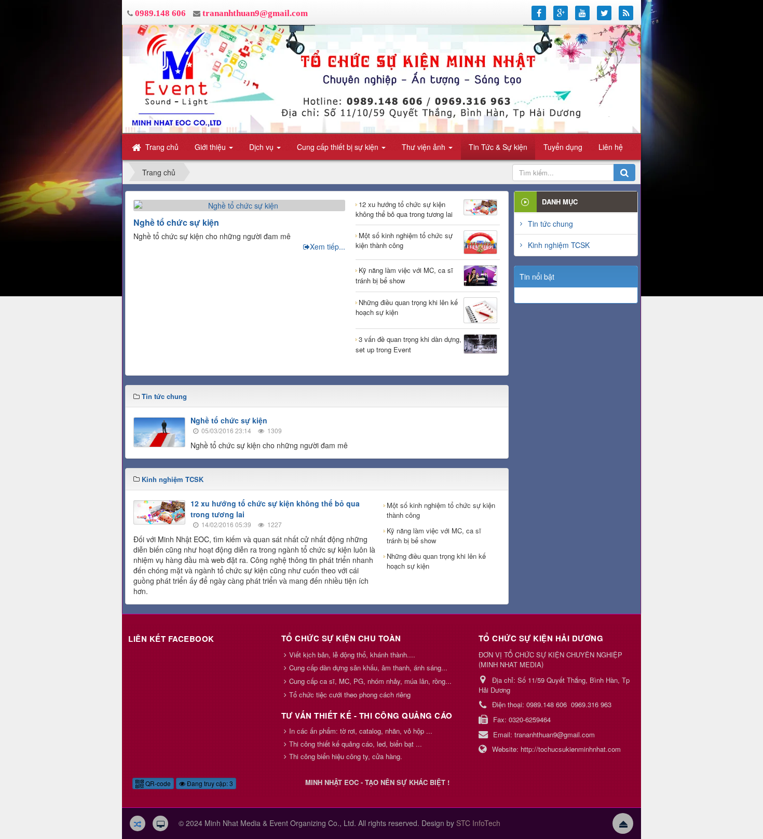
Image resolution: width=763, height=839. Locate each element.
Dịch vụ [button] (262, 147)
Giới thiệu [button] (211, 147)
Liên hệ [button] (610, 147)
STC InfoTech (478, 823)
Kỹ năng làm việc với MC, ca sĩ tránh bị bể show (404, 275)
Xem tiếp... (327, 246)
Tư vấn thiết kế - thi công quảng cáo (367, 715)
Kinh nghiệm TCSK (559, 245)
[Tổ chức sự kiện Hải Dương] (381, 78)
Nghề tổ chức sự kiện (176, 222)
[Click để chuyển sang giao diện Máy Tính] (160, 823)
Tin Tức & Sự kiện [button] (498, 147)
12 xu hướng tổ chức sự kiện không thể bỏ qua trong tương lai (404, 209)
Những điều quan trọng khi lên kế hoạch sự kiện (407, 307)
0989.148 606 (160, 13)
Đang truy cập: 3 (209, 783)
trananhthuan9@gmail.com (255, 13)
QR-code (157, 783)
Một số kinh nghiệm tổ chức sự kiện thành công (404, 240)
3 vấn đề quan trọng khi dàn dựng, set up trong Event (408, 344)
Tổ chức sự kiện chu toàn (341, 638)
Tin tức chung (550, 223)
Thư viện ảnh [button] (424, 147)
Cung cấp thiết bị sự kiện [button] (338, 147)
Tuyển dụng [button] (562, 147)
